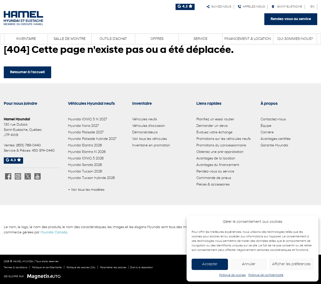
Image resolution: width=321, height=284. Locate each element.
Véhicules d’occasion (148, 126)
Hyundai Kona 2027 (83, 126)
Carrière (267, 132)
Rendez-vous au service (291, 19)
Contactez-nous (273, 119)
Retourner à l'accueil (27, 72)
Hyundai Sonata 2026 (85, 165)
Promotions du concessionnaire (221, 145)
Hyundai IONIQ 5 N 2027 (87, 119)
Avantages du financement (217, 165)
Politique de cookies (232, 275)
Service (200, 39)
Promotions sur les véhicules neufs (223, 139)
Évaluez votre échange (214, 132)
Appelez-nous (253, 6)
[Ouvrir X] (28, 176)
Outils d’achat (113, 39)
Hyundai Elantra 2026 (85, 145)
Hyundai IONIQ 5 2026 (86, 158)
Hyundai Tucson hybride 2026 (91, 178)
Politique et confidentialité (47, 267)
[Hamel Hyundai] (23, 18)
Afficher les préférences (291, 264)
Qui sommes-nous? (295, 39)
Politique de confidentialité (265, 275)
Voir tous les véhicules (149, 139)
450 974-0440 (43, 151)
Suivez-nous (220, 6)
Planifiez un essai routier (215, 119)
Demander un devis (211, 126)
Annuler (248, 264)
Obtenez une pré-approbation (220, 152)
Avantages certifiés (275, 139)
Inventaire (26, 39)
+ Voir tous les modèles (86, 190)
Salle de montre (70, 39)
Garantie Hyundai (274, 145)
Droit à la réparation (141, 267)
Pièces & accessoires (212, 184)
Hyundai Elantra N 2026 (87, 152)
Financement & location (247, 39)
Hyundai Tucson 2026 (85, 171)
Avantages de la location (215, 158)
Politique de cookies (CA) (80, 267)
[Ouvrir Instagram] (18, 176)
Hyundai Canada (54, 232)
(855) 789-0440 (28, 145)
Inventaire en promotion (151, 145)
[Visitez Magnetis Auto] (45, 276)
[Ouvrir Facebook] (8, 176)
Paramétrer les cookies (113, 267)
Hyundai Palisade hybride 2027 (92, 139)
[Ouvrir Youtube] (37, 176)
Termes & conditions (15, 267)
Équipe (266, 126)
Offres (157, 39)
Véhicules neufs (144, 119)
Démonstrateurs (144, 132)
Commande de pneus (213, 178)
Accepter (209, 264)
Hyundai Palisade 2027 (86, 132)
